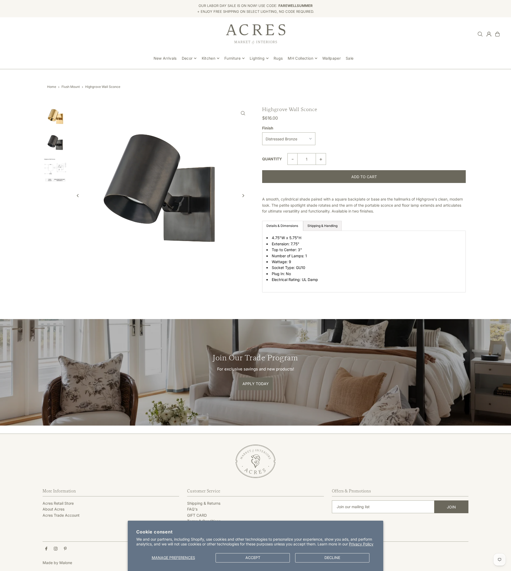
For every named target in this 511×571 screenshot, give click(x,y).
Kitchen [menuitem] (208, 58)
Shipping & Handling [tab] (322, 226)
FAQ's (192, 509)
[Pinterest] (65, 549)
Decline (332, 557)
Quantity (272, 159)
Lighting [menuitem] (257, 58)
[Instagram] (55, 549)
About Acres (53, 509)
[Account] (489, 34)
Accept (252, 557)
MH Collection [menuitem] (300, 58)
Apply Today (255, 383)
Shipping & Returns (203, 503)
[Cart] (497, 34)
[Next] (243, 196)
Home (51, 87)
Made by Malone (57, 562)
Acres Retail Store (58, 503)
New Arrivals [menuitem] (165, 58)
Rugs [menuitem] (278, 58)
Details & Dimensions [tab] (282, 226)
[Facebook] (46, 549)
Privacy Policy (361, 544)
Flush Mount (70, 87)
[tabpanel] (364, 261)
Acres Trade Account (61, 515)
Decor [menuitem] (187, 58)
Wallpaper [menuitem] (331, 58)
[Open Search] (480, 34)
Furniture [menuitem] (232, 58)
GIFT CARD (197, 515)
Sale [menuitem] (349, 58)
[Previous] (78, 196)
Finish (267, 128)
